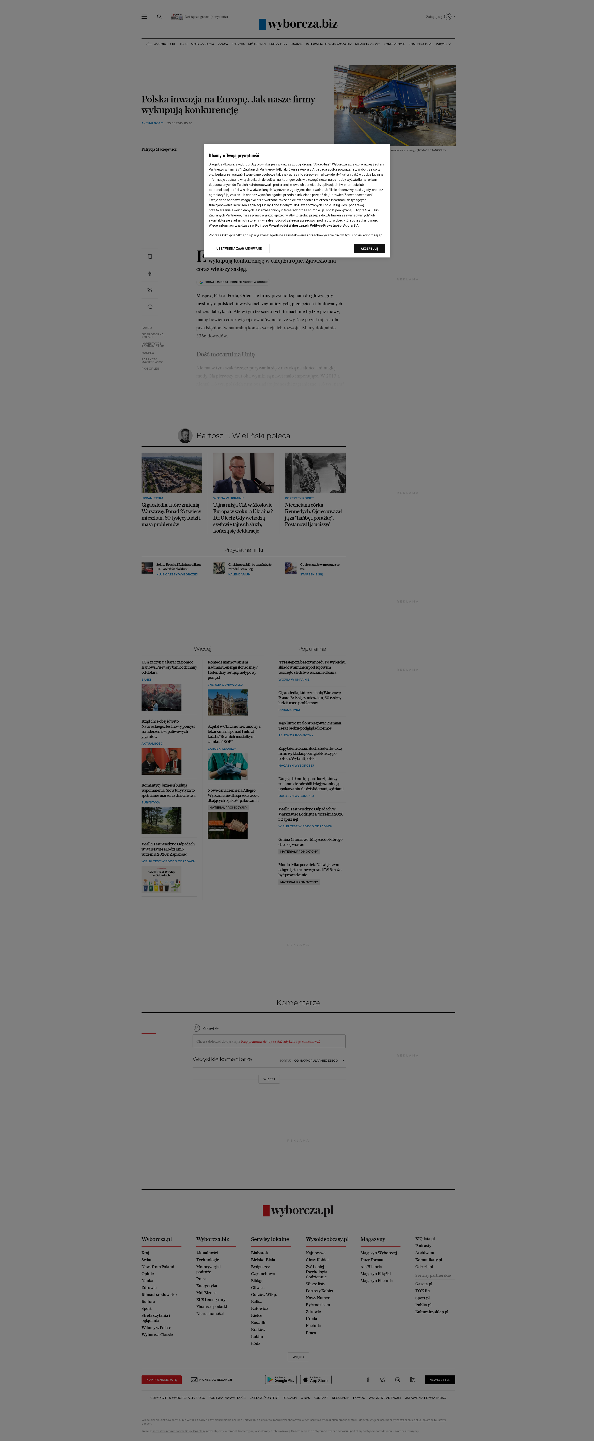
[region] (297, 200)
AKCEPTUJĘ (369, 249)
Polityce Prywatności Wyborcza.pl (281, 225)
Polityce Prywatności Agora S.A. (334, 225)
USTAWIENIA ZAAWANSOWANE (239, 248)
